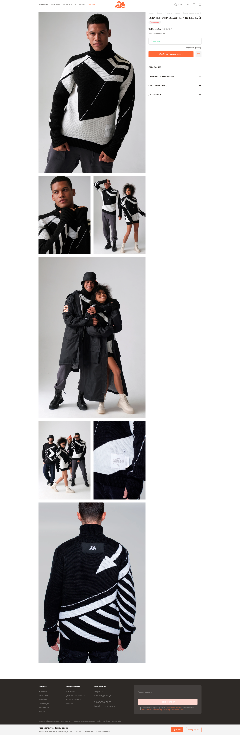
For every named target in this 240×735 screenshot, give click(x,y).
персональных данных (173, 708)
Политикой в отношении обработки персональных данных (163, 710)
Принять (177, 730)
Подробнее (194, 730)
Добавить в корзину (171, 54)
